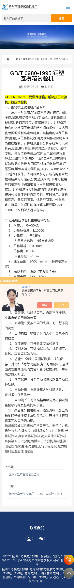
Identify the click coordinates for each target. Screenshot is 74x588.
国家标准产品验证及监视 (24, 474)
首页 (18, 59)
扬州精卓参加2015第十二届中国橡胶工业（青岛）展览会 (39, 493)
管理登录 (40, 560)
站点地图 (28, 560)
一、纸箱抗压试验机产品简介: (26, 107)
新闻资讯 (28, 59)
